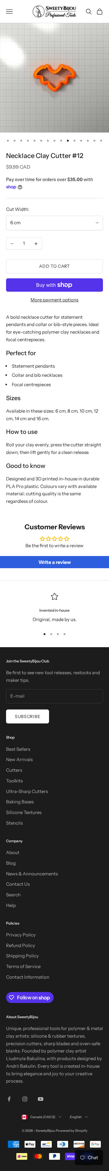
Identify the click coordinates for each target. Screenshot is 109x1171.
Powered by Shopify (72, 1130)
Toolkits (14, 781)
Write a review (54, 562)
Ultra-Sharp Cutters (27, 791)
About (12, 852)
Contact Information (27, 977)
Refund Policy (20, 945)
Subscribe (27, 716)
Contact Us (18, 884)
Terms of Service (23, 966)
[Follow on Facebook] (9, 1099)
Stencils (14, 823)
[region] (54, 608)
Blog (11, 863)
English (76, 1117)
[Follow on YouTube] (41, 1099)
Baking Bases (20, 802)
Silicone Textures (23, 812)
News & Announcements (32, 874)
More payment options (54, 300)
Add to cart (54, 266)
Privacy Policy (21, 935)
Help (11, 905)
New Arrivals (19, 759)
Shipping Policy (22, 956)
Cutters (14, 770)
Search (13, 895)
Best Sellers (18, 749)
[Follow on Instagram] (25, 1099)
